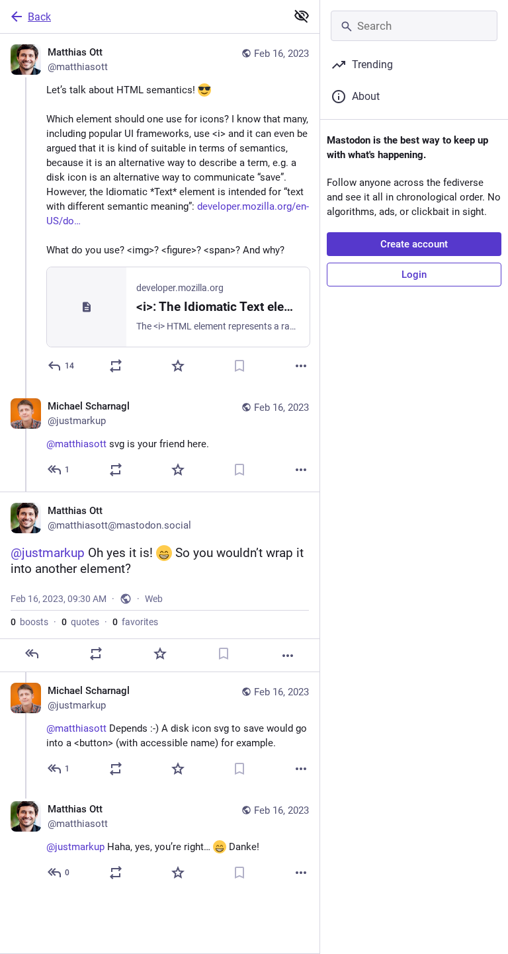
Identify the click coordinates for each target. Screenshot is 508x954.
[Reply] (32, 654)
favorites (135, 622)
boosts (29, 622)
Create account (414, 244)
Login (414, 275)
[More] (301, 366)
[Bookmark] (239, 366)
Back (39, 17)
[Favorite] (178, 366)
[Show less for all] (301, 16)
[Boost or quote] (116, 366)
